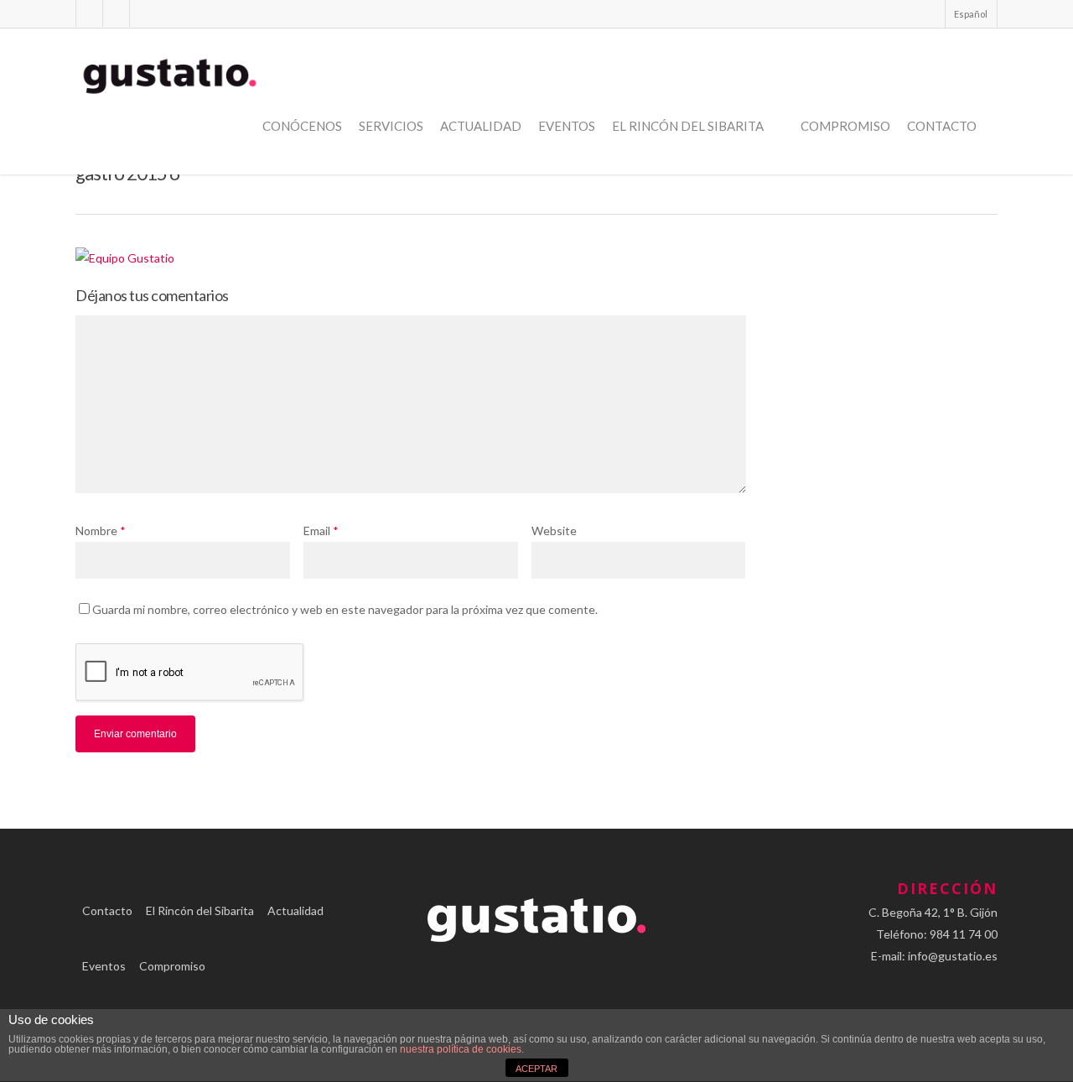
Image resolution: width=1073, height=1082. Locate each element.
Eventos (566, 125)
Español (970, 13)
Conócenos (302, 125)
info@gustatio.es (953, 956)
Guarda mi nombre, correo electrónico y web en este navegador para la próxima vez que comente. (345, 609)
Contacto (942, 125)
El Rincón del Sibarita (688, 125)
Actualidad (480, 125)
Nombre (100, 530)
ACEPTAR (536, 1069)
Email (321, 530)
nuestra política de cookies (460, 1049)
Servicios (391, 125)
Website (554, 530)
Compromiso (845, 125)
